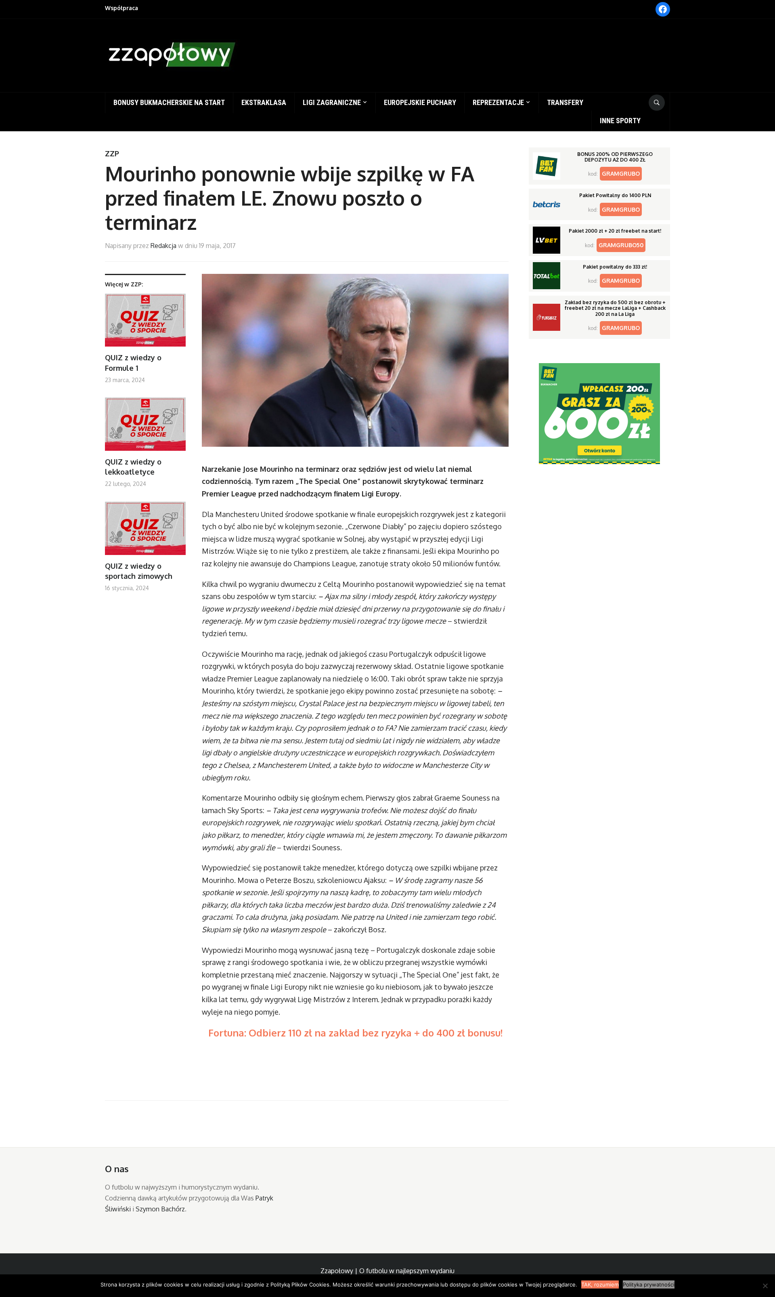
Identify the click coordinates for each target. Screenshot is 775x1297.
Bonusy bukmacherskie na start (169, 102)
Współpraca (121, 7)
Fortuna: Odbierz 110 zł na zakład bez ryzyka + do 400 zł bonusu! (355, 1032)
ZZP (112, 153)
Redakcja (163, 246)
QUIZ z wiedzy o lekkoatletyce (133, 466)
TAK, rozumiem (600, 1284)
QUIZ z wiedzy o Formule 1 (133, 362)
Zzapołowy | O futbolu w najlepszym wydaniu (387, 1271)
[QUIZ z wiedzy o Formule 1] (145, 323)
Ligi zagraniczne (332, 102)
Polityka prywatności (648, 1284)
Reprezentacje (498, 102)
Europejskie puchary (420, 102)
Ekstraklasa (263, 102)
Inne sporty (620, 120)
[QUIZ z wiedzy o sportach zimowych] (145, 531)
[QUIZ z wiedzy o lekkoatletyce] (145, 427)
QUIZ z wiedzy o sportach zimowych (138, 570)
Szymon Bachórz (160, 1209)
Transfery (565, 102)
